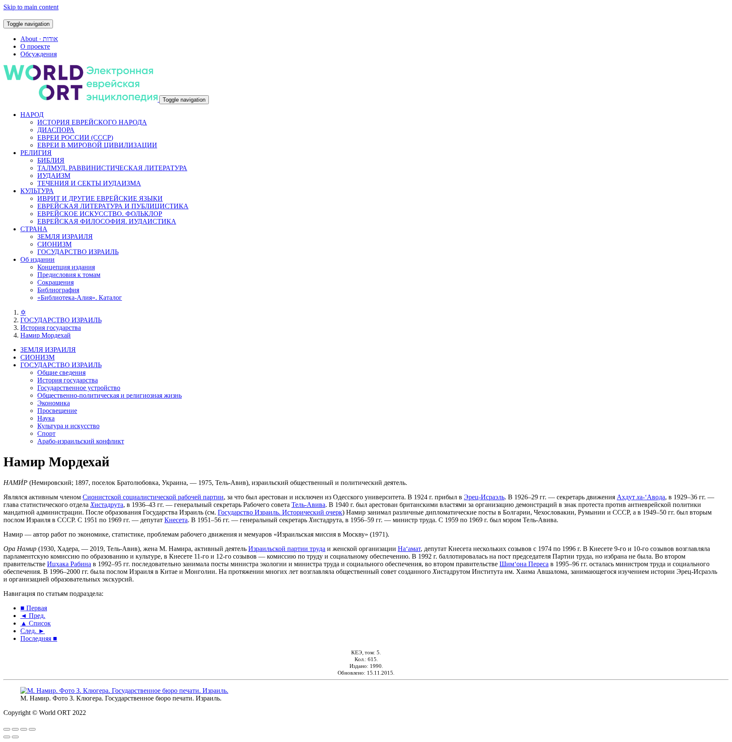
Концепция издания (66, 267)
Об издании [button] (37, 259)
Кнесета (176, 519)
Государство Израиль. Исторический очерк (280, 512)
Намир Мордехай (45, 335)
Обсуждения (38, 54)
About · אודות (39, 38)
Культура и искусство (68, 425)
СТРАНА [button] (33, 229)
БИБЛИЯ (50, 160)
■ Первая (33, 608)
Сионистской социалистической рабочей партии (153, 497)
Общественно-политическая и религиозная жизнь (109, 395)
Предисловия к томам (68, 274)
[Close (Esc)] (6, 729)
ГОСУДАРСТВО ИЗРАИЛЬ (78, 251)
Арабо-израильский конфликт (80, 441)
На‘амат (409, 548)
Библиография (58, 289)
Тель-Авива (308, 504)
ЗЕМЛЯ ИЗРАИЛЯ (65, 236)
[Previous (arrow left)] (6, 737)
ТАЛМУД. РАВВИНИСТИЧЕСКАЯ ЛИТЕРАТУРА (112, 168)
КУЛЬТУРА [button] (37, 190)
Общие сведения (61, 372)
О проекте (35, 46)
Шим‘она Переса (524, 564)
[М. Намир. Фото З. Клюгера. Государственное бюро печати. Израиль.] (124, 690)
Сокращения (55, 282)
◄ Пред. (32, 615)
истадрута (106, 504)
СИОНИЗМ (54, 244)
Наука (46, 418)
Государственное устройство (78, 387)
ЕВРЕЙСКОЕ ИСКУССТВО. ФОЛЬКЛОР (99, 213)
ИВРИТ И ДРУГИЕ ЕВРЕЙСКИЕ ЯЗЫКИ (100, 198)
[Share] (15, 729)
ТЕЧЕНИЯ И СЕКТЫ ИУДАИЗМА (89, 183)
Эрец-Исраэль (484, 497)
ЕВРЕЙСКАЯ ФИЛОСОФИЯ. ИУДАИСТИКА (106, 221)
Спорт (46, 433)
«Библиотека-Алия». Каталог (79, 297)
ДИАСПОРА (56, 129)
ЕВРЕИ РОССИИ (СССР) (75, 137)
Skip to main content (30, 7)
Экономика (53, 403)
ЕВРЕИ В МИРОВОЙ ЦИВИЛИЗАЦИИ (97, 145)
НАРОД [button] (32, 114)
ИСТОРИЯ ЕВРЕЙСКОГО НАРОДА (92, 122)
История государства (50, 327)
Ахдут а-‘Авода (641, 497)
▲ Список (35, 623)
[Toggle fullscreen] (23, 729)
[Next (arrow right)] (15, 737)
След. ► (32, 630)
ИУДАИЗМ (53, 175)
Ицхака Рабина (69, 564)
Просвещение (57, 410)
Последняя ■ (38, 638)
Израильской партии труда (286, 548)
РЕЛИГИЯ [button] (36, 152)
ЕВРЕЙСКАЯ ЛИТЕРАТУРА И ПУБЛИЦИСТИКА (113, 206)
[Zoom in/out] (32, 729)
